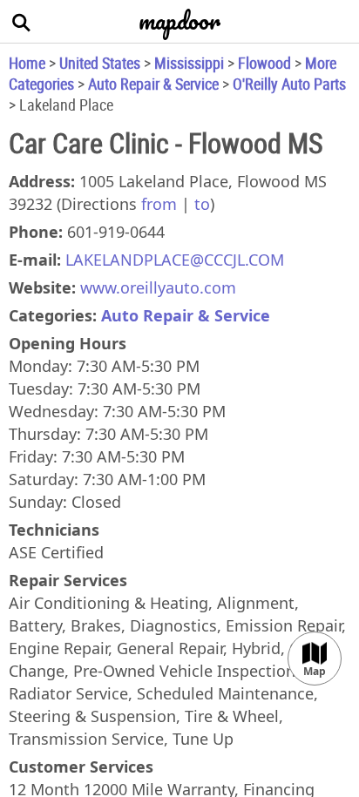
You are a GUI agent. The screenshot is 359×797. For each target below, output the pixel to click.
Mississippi (189, 62)
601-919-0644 (116, 231)
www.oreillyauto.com (158, 287)
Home (27, 62)
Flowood (264, 62)
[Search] (22, 22)
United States (99, 62)
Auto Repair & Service (153, 83)
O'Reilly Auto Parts (289, 83)
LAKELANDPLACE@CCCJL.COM (174, 259)
